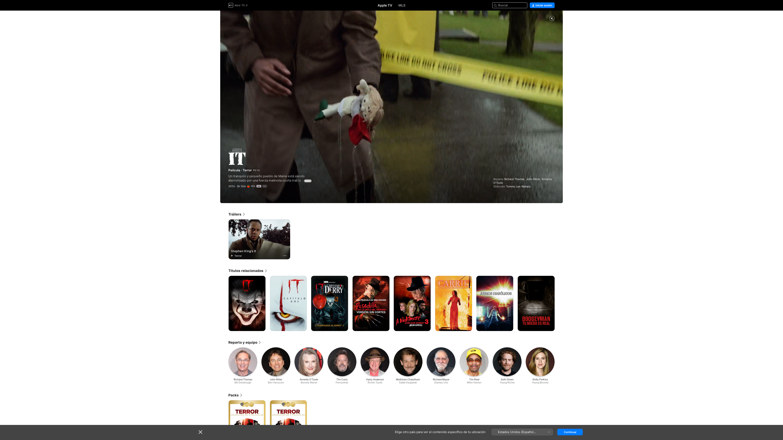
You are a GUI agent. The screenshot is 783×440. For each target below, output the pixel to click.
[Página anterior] (224, 303)
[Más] (285, 255)
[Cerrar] (200, 432)
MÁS (307, 180)
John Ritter (533, 179)
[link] (237, 214)
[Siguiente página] (559, 303)
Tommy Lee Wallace (518, 186)
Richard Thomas (514, 179)
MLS (401, 5)
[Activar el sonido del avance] (552, 18)
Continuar (570, 432)
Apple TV (385, 5)
